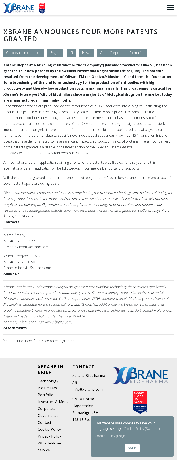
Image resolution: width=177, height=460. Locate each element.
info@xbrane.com (87, 389)
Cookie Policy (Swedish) (142, 428)
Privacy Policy (49, 436)
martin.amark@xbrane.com (27, 246)
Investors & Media (54, 401)
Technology (48, 381)
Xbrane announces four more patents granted (38, 340)
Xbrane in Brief (50, 369)
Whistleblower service (50, 446)
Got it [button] (132, 448)
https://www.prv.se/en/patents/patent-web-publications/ (45, 153)
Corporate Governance (48, 412)
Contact (44, 422)
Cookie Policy (49, 429)
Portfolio (46, 394)
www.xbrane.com (57, 322)
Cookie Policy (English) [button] (112, 435)
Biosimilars (47, 387)
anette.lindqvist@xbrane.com (29, 267)
